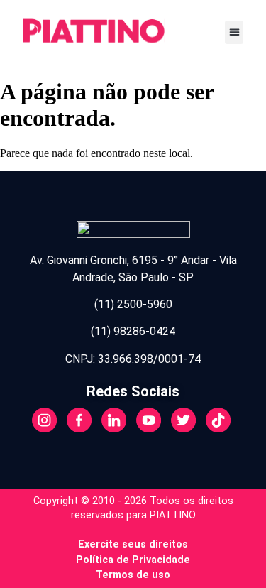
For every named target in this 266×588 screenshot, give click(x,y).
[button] (234, 32)
